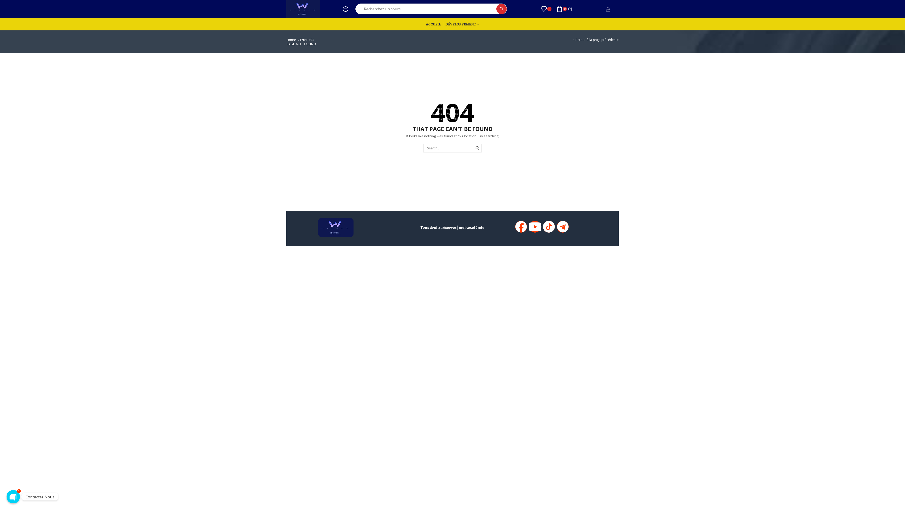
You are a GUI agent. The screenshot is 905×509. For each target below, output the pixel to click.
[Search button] (501, 9)
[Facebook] (521, 227)
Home (291, 39)
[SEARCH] (477, 148)
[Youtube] (535, 227)
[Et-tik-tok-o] (549, 227)
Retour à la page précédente (597, 39)
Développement (460, 24)
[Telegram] (563, 227)
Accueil (433, 24)
